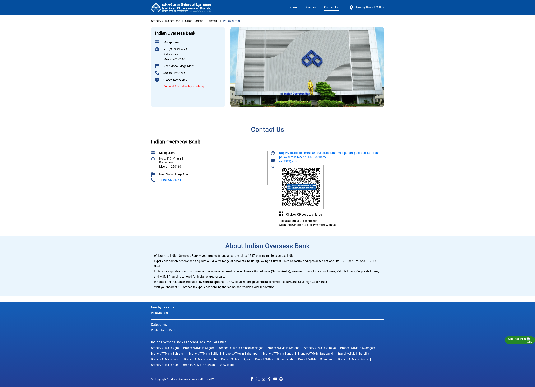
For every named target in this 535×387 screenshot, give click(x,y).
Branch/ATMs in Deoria (353, 359)
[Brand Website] (282, 379)
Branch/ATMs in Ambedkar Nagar (241, 348)
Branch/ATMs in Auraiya (320, 348)
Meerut (213, 21)
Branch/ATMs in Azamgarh (358, 348)
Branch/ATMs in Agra (165, 348)
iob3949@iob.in (289, 161)
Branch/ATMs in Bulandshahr (274, 359)
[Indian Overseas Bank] (181, 7)
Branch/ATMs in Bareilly (353, 353)
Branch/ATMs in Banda (278, 353)
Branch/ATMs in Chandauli (316, 359)
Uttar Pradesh (194, 21)
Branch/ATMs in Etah (165, 365)
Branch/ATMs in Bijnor (236, 359)
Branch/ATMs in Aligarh (199, 348)
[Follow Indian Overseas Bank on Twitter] (259, 379)
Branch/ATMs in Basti (165, 359)
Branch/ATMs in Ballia (203, 353)
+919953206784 (174, 73)
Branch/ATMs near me (165, 21)
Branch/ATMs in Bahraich (168, 353)
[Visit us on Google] (270, 379)
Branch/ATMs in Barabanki (315, 353)
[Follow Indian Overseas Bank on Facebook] (253, 379)
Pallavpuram (159, 312)
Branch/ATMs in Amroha (283, 348)
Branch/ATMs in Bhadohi (200, 359)
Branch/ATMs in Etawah (199, 365)
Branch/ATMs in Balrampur (241, 353)
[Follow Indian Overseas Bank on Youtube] (276, 379)
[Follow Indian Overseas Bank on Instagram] (265, 379)
